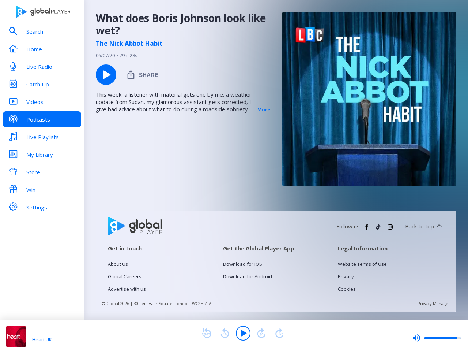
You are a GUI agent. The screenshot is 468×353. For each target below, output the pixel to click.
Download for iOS (242, 264)
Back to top (419, 226)
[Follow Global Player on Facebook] (367, 230)
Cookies (347, 289)
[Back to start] (206, 333)
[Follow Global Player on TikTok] (378, 230)
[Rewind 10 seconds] (225, 333)
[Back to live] (279, 333)
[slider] (437, 338)
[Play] (243, 333)
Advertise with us (127, 289)
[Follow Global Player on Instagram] (390, 230)
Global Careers (124, 276)
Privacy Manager (434, 303)
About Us (118, 264)
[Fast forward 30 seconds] (261, 333)
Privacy (346, 276)
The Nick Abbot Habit (129, 44)
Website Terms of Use (362, 264)
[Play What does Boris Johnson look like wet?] (106, 74)
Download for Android (247, 276)
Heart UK (42, 339)
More (263, 109)
